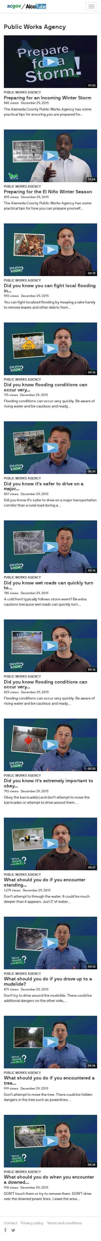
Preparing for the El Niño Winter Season (48, 191)
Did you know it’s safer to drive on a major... (44, 486)
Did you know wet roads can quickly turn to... (48, 585)
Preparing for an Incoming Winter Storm (47, 97)
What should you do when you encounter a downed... (49, 1179)
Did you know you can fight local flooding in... (50, 288)
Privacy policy (32, 1223)
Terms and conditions (64, 1223)
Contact (10, 1223)
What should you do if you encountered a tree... (49, 1080)
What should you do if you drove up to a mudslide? (48, 981)
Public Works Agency (22, 92)
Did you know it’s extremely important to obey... (48, 783)
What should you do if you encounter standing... (44, 882)
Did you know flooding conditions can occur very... (45, 387)
